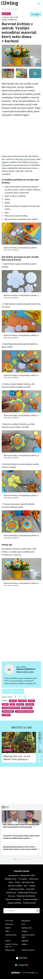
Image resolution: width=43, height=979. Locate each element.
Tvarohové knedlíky (30, 899)
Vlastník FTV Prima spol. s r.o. (11, 945)
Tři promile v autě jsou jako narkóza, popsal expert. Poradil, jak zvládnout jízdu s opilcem (21, 837)
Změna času (33, 879)
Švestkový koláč (29, 903)
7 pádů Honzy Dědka (16, 889)
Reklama (8, 928)
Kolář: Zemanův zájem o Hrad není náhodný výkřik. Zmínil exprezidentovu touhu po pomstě (21, 826)
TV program (22, 879)
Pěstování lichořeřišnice (26, 896)
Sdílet (34, 15)
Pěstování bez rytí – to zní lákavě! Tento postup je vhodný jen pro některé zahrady (16, 758)
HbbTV (7, 931)
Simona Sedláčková (9, 19)
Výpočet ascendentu (13, 899)
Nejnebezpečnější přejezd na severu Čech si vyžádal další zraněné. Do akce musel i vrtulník (20, 848)
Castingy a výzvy (27, 928)
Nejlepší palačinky (14, 903)
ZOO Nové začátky (15, 886)
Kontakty (24, 931)
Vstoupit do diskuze (14, 691)
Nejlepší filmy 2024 (27, 875)
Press (23, 924)
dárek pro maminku (27, 159)
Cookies (7, 941)
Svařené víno (11, 893)
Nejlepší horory (10, 879)
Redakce (24, 944)
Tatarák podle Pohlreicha (27, 893)
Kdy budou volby (28, 882)
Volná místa (9, 924)
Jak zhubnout (13, 875)
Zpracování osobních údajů (28, 936)
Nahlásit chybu (10, 950)
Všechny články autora (25, 672)
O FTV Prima (9, 921)
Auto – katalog (29, 886)
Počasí (17, 882)
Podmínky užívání (10, 935)
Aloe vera (11, 896)
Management (26, 921)
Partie (11, 882)
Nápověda (25, 941)
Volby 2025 (30, 889)
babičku (5, 162)
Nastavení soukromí (28, 950)
